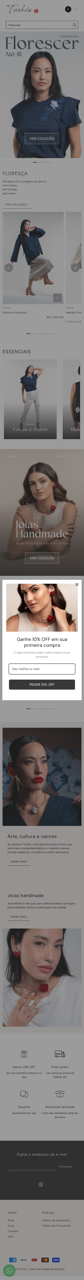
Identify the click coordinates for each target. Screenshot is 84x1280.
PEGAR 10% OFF (42, 684)
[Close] (77, 584)
